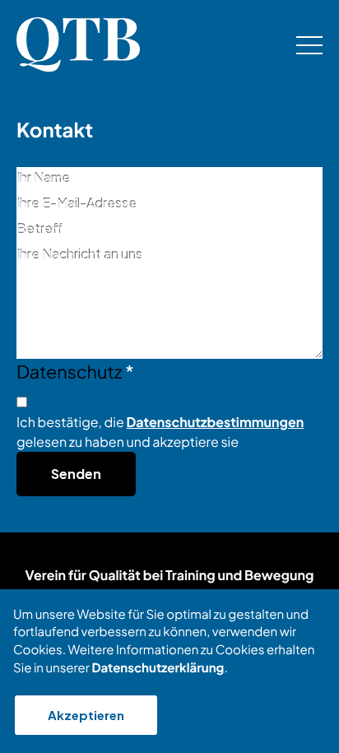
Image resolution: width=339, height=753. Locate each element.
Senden (76, 473)
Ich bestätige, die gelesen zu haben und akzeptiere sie (160, 431)
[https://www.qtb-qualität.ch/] (78, 44)
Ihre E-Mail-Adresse (81, 203)
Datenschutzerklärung (157, 668)
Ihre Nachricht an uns (80, 254)
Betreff (43, 229)
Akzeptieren (86, 715)
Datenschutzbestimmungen (215, 421)
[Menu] (309, 45)
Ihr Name (48, 178)
